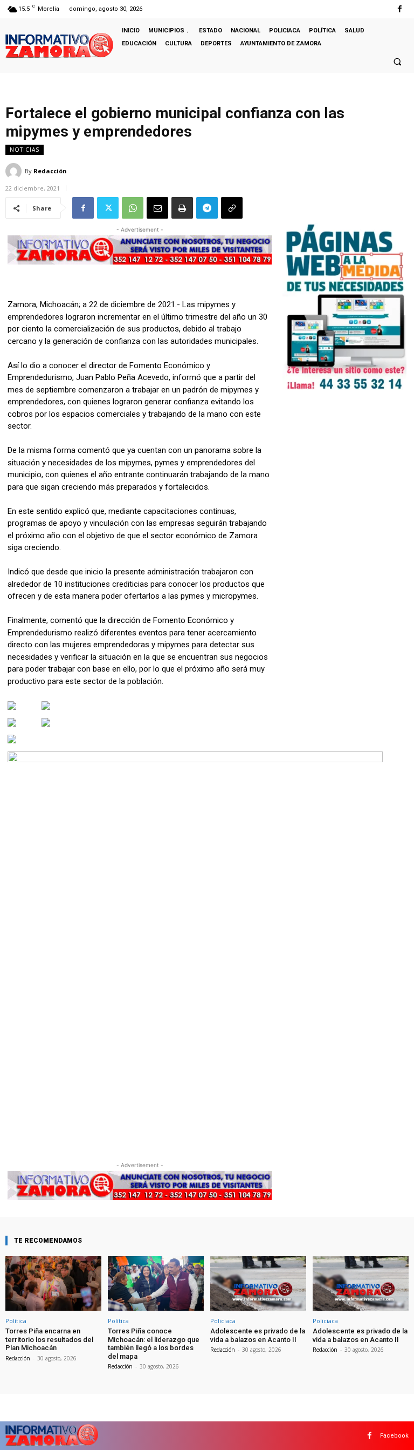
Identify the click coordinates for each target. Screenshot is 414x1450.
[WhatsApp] (132, 208)
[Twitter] (108, 208)
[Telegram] (207, 208)
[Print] (182, 208)
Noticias (24, 149)
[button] (397, 61)
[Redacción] (15, 171)
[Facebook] (399, 9)
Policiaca (223, 1321)
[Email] (157, 208)
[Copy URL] (232, 208)
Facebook (394, 1435)
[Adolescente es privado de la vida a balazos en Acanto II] (258, 1283)
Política (15, 1321)
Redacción (50, 171)
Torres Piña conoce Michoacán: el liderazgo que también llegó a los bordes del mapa (153, 1343)
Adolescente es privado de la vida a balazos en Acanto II (257, 1335)
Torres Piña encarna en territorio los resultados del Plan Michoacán (49, 1339)
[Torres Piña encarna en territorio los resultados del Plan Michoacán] (53, 1283)
